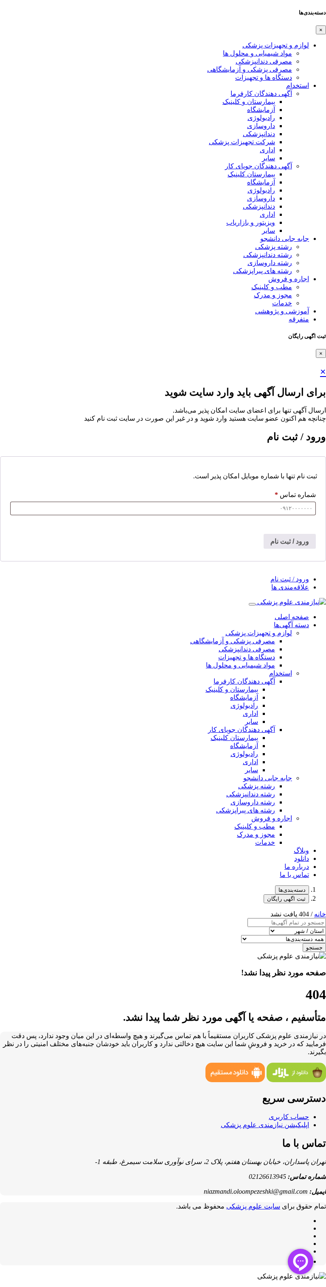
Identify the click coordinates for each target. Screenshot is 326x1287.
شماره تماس (295, 494)
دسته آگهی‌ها (291, 624)
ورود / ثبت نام (289, 541)
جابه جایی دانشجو (284, 238)
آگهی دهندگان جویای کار (258, 166)
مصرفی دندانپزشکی (264, 61)
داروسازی (261, 125)
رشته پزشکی (273, 246)
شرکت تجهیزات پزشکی (242, 141)
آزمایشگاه (261, 109)
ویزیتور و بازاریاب (250, 222)
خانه (320, 914)
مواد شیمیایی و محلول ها (257, 53)
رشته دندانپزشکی (267, 254)
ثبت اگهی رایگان (286, 899)
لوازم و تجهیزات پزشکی (275, 45)
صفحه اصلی (292, 616)
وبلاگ (301, 850)
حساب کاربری (289, 1116)
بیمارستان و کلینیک (248, 101)
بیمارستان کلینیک (251, 174)
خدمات (282, 303)
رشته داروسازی (269, 262)
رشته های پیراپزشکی (262, 270)
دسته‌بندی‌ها (292, 890)
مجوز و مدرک (273, 295)
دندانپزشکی (259, 133)
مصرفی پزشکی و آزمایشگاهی (249, 69)
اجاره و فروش (288, 278)
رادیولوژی (261, 117)
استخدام (297, 85)
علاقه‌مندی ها (290, 587)
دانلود (301, 858)
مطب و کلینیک (271, 286)
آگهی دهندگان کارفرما (261, 93)
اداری (267, 150)
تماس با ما (294, 874)
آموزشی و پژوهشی (282, 311)
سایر (268, 158)
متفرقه (299, 319)
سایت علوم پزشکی (253, 1206)
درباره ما (296, 866)
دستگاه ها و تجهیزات (263, 77)
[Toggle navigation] (252, 604)
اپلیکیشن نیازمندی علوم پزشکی (265, 1124)
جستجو (314, 947)
